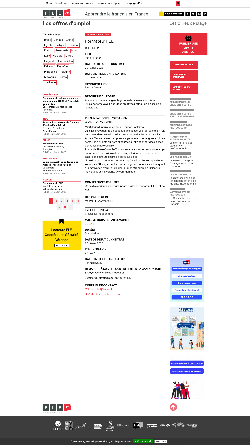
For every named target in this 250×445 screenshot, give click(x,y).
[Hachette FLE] (123, 425)
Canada (58, 40)
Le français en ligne (108, 3)
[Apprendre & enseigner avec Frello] (137, 425)
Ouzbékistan (65, 61)
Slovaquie (50, 77)
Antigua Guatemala (60, 166)
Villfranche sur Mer (54, 186)
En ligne (60, 45)
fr (178, 3)
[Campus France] (165, 425)
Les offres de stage (188, 23)
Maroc (69, 56)
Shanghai (54, 146)
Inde (74, 50)
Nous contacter (173, 14)
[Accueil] (57, 13)
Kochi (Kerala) (61, 126)
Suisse (63, 77)
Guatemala (61, 50)
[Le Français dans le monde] (152, 425)
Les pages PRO (134, 3)
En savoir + (61, 246)
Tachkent (61, 104)
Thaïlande (50, 82)
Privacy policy (175, 441)
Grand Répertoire (56, 3)
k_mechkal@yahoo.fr (100, 289)
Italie (47, 56)
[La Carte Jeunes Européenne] (69, 425)
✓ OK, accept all (143, 441)
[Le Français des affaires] (192, 425)
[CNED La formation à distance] (98, 425)
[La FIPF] (58, 425)
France (48, 50)
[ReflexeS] (178, 425)
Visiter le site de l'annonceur (104, 294)
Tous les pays (51, 34)
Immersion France (82, 3)
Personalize (161, 441)
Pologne (65, 72)
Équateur (73, 45)
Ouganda (49, 61)
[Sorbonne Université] (110, 425)
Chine (69, 40)
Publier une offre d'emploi (188, 47)
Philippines (50, 72)
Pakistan (49, 66)
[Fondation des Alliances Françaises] (83, 425)
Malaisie (57, 56)
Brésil (47, 40)
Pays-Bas (62, 66)
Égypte (48, 45)
